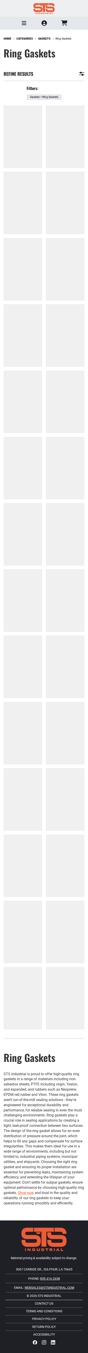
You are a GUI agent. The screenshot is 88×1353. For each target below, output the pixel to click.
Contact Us (44, 1303)
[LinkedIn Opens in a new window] (53, 1342)
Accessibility (44, 1334)
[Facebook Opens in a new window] (35, 1342)
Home (7, 38)
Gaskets (44, 38)
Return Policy (44, 1327)
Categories (24, 38)
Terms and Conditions (44, 1311)
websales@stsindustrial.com (49, 1287)
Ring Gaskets (63, 38)
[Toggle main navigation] (24, 23)
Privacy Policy (44, 1319)
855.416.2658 (50, 1278)
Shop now (26, 1193)
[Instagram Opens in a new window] (44, 1342)
